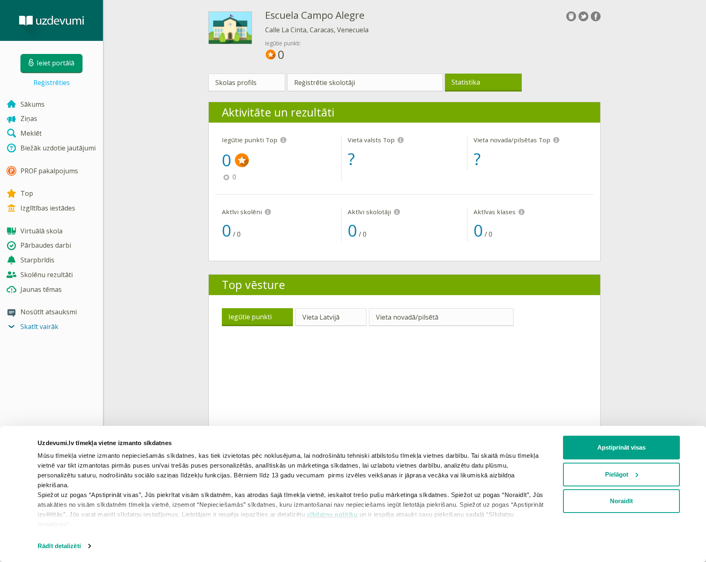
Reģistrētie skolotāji (324, 82)
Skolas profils (236, 82)
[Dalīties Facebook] (596, 16)
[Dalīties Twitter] (583, 16)
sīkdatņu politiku (332, 514)
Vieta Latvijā (321, 317)
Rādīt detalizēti (59, 545)
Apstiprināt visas (621, 447)
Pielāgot (616, 474)
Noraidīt (621, 500)
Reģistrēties (52, 82)
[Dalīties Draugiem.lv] (571, 16)
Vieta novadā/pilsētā (407, 317)
